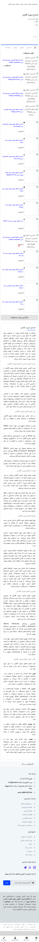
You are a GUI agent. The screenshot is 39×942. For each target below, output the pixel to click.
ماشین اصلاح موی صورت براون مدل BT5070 (12, 270)
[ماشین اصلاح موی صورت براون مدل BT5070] (31, 273)
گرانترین (22, 48)
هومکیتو (34, 4)
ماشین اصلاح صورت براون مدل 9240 (14, 141)
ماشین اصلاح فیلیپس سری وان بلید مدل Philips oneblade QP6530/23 (12, 94)
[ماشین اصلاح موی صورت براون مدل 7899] (31, 193)
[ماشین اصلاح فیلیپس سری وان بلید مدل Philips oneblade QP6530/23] (31, 96)
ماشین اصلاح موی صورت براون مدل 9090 (12, 303)
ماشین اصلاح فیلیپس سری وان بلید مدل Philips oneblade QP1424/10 (12, 238)
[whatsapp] (30, 867)
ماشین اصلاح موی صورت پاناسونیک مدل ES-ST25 (12, 157)
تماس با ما (28, 848)
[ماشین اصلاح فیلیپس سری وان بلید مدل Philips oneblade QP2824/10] (31, 63)
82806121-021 (24, 779)
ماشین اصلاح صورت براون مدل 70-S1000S (13, 254)
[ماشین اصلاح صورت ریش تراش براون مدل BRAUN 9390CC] (31, 176)
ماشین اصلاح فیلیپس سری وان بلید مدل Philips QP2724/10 (12, 78)
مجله (30, 844)
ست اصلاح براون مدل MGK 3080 (13, 221)
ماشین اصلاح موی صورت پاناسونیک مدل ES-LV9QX (12, 125)
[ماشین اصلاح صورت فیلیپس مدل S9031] (31, 289)
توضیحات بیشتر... (32, 19)
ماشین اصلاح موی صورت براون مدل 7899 (12, 190)
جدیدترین (29, 48)
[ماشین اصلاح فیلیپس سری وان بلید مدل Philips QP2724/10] (31, 79)
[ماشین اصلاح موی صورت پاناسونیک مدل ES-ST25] (31, 160)
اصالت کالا (28, 855)
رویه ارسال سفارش (26, 840)
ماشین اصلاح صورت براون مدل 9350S (14, 206)
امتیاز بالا (8, 48)
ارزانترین (15, 48)
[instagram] (34, 867)
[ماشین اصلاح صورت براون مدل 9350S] (31, 209)
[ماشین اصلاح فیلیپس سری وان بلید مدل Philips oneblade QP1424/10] (31, 241)
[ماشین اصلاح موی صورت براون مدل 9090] (31, 306)
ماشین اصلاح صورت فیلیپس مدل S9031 (13, 287)
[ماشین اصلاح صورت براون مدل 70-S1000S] (31, 257)
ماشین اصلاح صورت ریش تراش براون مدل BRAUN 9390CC (14, 174)
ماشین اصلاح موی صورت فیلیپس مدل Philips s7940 (13, 110)
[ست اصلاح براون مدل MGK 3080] (31, 225)
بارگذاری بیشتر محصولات (19, 317)
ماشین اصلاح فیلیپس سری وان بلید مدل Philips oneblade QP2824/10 (12, 61)
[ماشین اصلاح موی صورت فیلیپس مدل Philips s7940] (31, 112)
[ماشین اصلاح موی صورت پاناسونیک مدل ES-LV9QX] (31, 128)
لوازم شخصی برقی (25, 4)
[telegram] (25, 867)
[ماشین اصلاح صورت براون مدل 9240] (31, 144)
